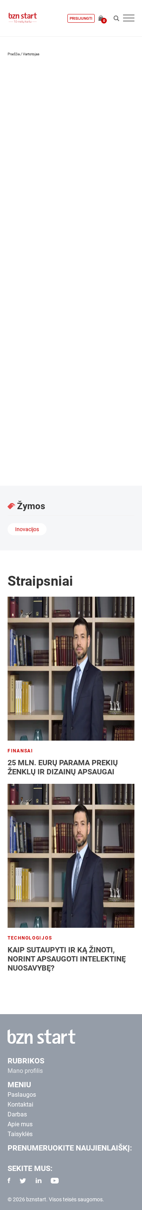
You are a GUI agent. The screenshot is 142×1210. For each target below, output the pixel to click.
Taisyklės (20, 1134)
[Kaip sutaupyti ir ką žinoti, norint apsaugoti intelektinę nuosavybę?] (71, 856)
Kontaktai (20, 1104)
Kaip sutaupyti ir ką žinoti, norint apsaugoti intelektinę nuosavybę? (67, 958)
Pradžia (14, 54)
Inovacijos (27, 529)
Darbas (17, 1114)
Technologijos (30, 938)
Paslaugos (22, 1094)
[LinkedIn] (15, 206)
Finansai (20, 751)
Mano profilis (25, 1070)
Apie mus (20, 1124)
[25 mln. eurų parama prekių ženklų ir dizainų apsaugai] (71, 669)
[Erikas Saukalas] (90, 108)
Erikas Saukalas (48, 167)
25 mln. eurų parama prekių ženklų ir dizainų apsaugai (63, 767)
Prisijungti (81, 18)
